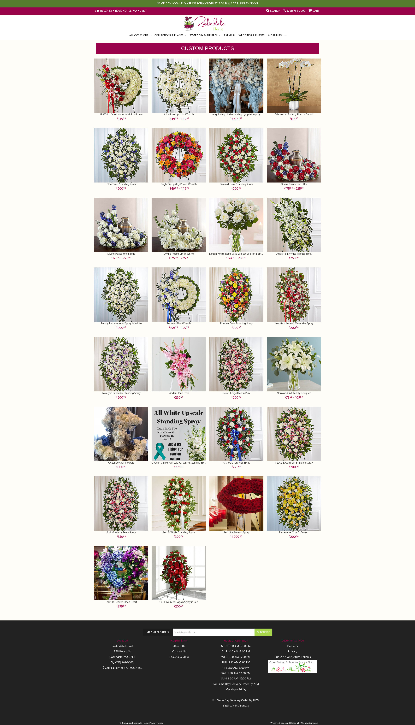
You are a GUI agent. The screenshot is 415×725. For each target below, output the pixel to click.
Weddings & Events (251, 35)
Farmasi (229, 35)
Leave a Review (179, 657)
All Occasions (138, 35)
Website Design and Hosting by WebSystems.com (294, 723)
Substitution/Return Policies (292, 657)
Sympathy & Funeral (204, 35)
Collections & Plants (168, 35)
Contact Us (179, 651)
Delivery (292, 646)
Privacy (292, 651)
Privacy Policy (156, 723)
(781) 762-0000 (296, 11)
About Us (179, 646)
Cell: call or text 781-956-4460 (123, 668)
